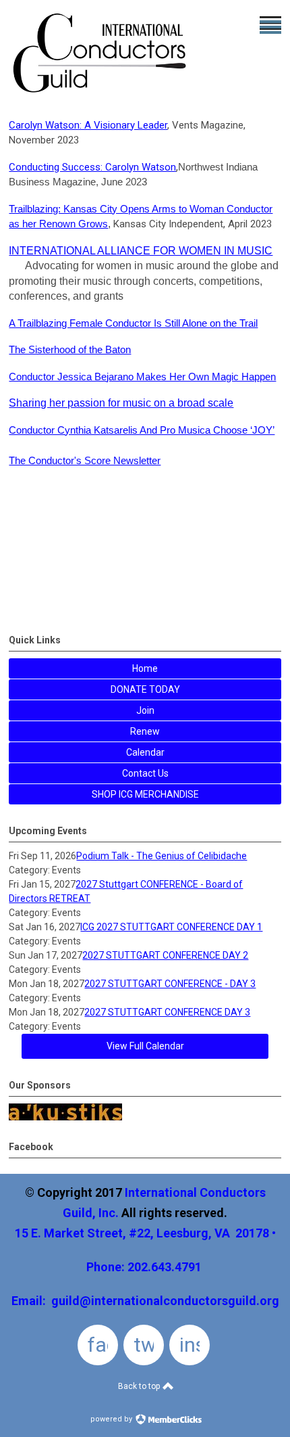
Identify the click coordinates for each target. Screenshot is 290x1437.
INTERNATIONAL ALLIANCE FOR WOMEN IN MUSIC (140, 250)
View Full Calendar (145, 1046)
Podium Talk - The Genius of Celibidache (161, 855)
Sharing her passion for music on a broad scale (121, 403)
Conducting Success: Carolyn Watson (92, 167)
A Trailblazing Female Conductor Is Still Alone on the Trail (133, 323)
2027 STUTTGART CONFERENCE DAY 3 (167, 1012)
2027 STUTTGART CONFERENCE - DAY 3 (170, 983)
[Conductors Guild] (101, 96)
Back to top (140, 1386)
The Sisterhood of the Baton (70, 349)
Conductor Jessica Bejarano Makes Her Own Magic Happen (142, 376)
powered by (112, 1419)
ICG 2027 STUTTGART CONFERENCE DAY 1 (171, 926)
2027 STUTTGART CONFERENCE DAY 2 (165, 955)
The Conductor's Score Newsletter (85, 460)
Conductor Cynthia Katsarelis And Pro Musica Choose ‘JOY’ (141, 430)
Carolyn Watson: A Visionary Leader (88, 125)
